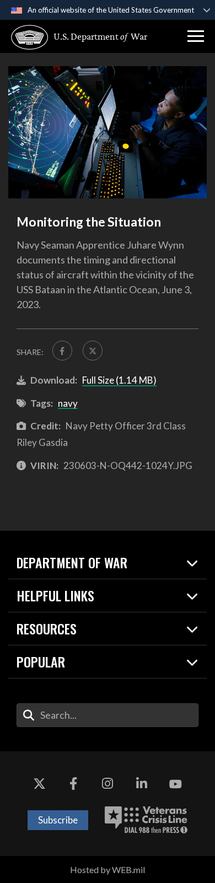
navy (68, 403)
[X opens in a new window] (39, 784)
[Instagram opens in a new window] (107, 784)
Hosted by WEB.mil (107, 869)
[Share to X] (93, 350)
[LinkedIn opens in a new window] (141, 784)
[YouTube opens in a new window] (175, 784)
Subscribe (58, 820)
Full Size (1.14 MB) (119, 380)
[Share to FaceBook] (62, 350)
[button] (195, 36)
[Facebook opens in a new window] (73, 784)
